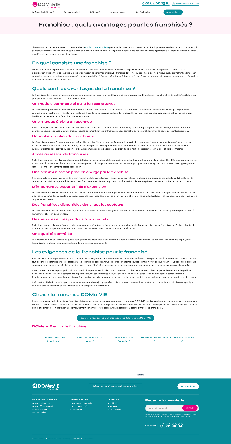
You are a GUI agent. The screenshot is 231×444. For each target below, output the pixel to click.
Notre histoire (113, 403)
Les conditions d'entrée (79, 406)
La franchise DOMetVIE (43, 12)
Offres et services (114, 409)
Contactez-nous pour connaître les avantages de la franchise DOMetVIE (115, 318)
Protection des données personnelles (58, 439)
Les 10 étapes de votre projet (81, 403)
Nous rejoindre (173, 12)
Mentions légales (37, 439)
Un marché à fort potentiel (42, 406)
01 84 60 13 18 (157, 3)
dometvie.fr (132, 386)
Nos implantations (39, 412)
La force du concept (40, 409)
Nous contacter (76, 409)
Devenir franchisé (72, 12)
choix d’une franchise (97, 47)
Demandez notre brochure (187, 3)
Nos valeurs (112, 406)
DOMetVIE (95, 12)
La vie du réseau (117, 12)
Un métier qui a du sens (41, 403)
